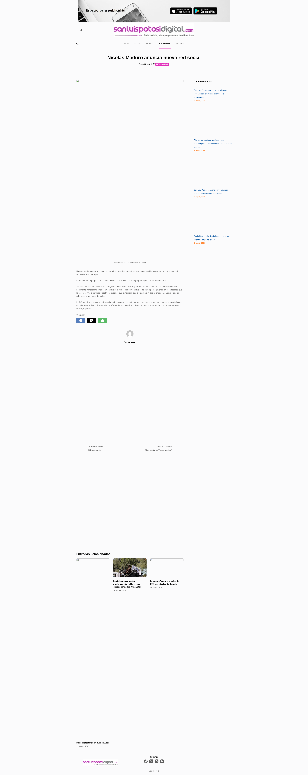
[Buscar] (77, 44)
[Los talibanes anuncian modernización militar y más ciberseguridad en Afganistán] (130, 567)
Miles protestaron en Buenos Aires (92, 743)
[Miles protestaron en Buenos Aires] (93, 648)
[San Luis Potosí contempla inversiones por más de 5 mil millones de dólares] (212, 170)
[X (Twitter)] (91, 320)
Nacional (149, 44)
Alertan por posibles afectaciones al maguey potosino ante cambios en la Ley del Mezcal (213, 143)
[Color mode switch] (81, 30)
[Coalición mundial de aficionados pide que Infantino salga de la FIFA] (212, 216)
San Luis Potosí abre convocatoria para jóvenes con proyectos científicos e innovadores (210, 94)
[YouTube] (162, 761)
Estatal (137, 44)
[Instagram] (156, 761)
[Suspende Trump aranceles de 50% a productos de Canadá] (166, 567)
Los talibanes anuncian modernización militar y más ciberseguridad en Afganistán (127, 584)
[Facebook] (80, 320)
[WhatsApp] (102, 320)
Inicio (126, 44)
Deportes (180, 44)
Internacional (165, 44)
